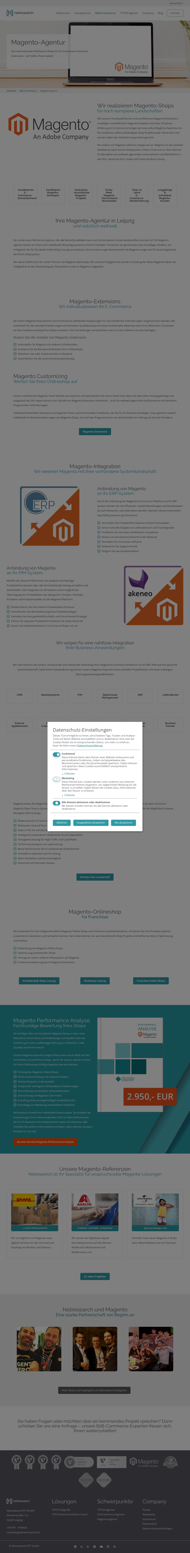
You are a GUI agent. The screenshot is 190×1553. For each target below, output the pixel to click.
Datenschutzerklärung (90, 745)
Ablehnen (61, 822)
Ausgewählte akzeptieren (91, 822)
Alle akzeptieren (123, 822)
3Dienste (68, 773)
